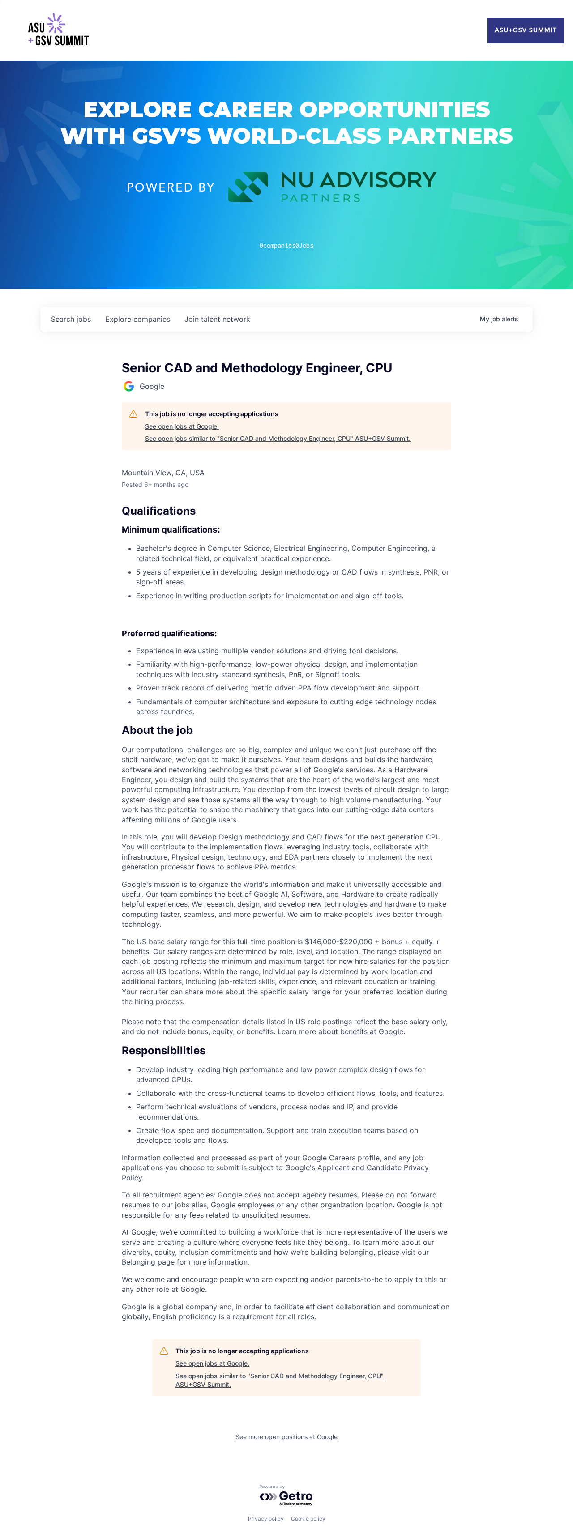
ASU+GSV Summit (526, 30)
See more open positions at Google (286, 1436)
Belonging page (148, 1261)
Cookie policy (308, 1518)
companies (137, 319)
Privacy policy (266, 1518)
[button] (286, 730)
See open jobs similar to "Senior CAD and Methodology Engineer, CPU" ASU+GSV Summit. (278, 438)
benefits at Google (371, 1031)
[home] (58, 30)
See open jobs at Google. (182, 426)
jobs (71, 319)
